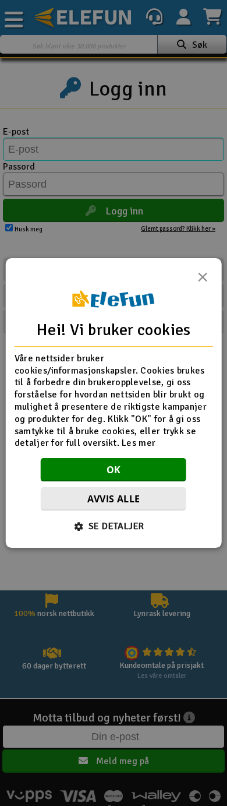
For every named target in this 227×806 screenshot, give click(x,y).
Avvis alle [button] (113, 498)
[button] (113, 526)
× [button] (202, 280)
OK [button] (114, 469)
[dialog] (114, 403)
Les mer (138, 443)
